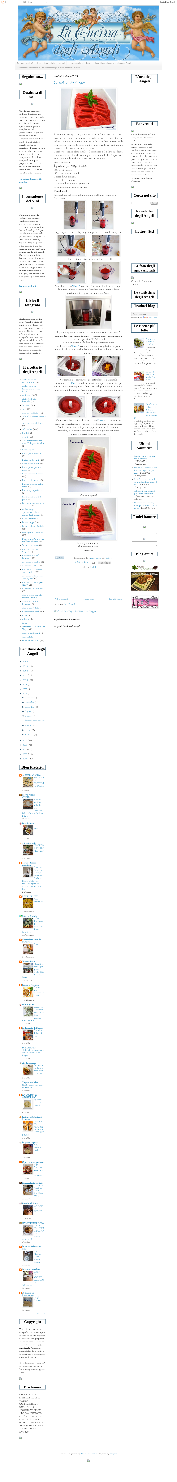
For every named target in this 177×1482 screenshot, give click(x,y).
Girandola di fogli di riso (38, 1033)
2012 (25, 745)
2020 (26, 680)
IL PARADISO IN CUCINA (30, 796)
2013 (25, 740)
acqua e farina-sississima (29, 864)
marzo (28, 730)
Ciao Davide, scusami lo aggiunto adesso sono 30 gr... (145, 482)
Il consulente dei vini (46, 63)
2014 (25, 694)
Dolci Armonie (29, 1048)
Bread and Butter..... (31, 1203)
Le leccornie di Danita (32, 1028)
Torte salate (27, 637)
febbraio (29, 735)
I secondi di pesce (30, 480)
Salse (24, 623)
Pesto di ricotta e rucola (37, 1148)
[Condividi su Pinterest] (109, 562)
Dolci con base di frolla (32, 423)
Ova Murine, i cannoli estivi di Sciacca (38, 1256)
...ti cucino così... (29, 843)
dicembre (29, 698)
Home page (89, 599)
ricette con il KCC (30, 566)
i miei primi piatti (31, 464)
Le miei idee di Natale (33, 526)
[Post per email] (93, 562)
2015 (25, 689)
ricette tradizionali (31, 612)
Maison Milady (29, 916)
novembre (30, 702)
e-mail (62, 63)
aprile (28, 726)
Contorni (26, 405)
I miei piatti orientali (32, 453)
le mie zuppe (28, 522)
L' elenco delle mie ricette (80, 63)
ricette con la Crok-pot (32, 589)
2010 (25, 754)
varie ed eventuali (30, 641)
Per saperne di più (25, 63)
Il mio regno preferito (32, 490)
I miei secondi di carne (32, 474)
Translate (152, 318)
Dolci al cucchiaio (30, 413)
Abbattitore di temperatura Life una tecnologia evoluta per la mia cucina (48, 68)
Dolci (24, 409)
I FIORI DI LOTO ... (31, 896)
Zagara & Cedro (30, 1082)
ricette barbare (29, 1063)
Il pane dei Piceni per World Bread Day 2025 (39, 1190)
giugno (29, 716)
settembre (30, 707)
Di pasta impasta (30, 1142)
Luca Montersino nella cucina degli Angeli (113, 63)
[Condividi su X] (104, 562)
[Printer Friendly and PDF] (59, 558)
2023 (25, 666)
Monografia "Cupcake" (32, 533)
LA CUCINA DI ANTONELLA (29, 1096)
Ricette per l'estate (30, 608)
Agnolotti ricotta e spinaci (38, 1102)
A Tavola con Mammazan (28, 1294)
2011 (25, 750)
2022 (25, 671)
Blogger (113, 1454)
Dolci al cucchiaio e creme (33, 417)
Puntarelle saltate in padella (150, 342)
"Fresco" (76, 286)
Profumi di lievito (30, 545)
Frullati (25, 433)
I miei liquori (28, 450)
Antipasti (26, 395)
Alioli (36, 944)
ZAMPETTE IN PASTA (33, 1223)
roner (24, 615)
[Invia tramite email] (99, 562)
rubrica (25, 619)
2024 (25, 662)
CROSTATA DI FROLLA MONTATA (39, 848)
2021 (25, 675)
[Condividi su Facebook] (107, 562)
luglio (28, 712)
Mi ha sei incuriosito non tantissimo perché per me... (146, 470)
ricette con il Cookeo (31, 562)
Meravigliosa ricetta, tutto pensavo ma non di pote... (145, 505)
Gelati (93, 567)
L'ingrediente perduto (32, 1183)
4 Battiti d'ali (81, 562)
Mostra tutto (41, 1314)
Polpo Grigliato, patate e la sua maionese (39, 1170)
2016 (25, 685)
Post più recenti (61, 599)
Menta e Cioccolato (31, 1269)
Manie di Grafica (89, 1454)
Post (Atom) (69, 604)
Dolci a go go (28, 1005)
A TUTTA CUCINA (31, 775)
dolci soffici (27, 429)
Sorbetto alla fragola (70, 82)
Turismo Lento (28, 962)
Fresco (74, 383)
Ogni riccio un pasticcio (33, 1162)
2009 (26, 759)
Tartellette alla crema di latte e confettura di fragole (33, 1053)
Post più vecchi (115, 599)
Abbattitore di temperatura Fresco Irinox (31, 388)
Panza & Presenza (30, 985)
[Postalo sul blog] (101, 562)
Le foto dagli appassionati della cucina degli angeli (31, 512)
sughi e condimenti (31, 633)
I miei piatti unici (30, 460)
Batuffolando (28, 823)
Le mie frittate (29, 519)
